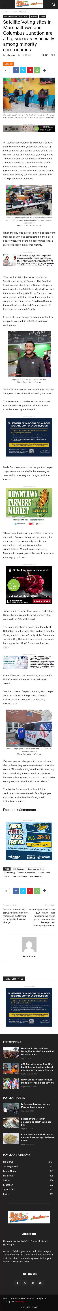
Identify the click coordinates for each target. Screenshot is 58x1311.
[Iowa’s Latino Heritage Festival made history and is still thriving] (11, 1083)
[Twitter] (23, 70)
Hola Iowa (33, 17)
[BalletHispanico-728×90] (29, 134)
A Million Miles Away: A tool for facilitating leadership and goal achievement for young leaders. (37, 1067)
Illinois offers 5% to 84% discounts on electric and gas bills (36, 1122)
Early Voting (9, 872)
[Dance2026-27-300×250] (29, 606)
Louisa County (44, 872)
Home (6, 11)
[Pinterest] (30, 70)
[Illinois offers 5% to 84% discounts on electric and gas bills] (11, 1122)
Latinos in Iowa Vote (26, 872)
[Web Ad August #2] (29, 671)
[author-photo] (29, 952)
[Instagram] (25, 1283)
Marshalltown (36, 876)
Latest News (23, 17)
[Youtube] (40, 1283)
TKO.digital (21, 1301)
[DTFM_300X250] (29, 528)
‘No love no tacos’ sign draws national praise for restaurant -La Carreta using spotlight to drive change (15, 916)
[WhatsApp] (37, 70)
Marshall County (20, 876)
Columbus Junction (36, 869)
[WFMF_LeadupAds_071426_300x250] (29, 862)
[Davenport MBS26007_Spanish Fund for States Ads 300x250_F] (29, 459)
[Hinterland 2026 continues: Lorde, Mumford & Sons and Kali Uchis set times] (11, 1052)
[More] (44, 70)
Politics (42, 17)
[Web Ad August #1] (29, 268)
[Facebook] (16, 70)
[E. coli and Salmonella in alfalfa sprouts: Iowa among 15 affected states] (11, 1138)
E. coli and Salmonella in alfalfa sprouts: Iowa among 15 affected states (38, 1137)
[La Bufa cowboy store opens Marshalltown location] (11, 1108)
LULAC (7, 876)
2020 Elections (18, 869)
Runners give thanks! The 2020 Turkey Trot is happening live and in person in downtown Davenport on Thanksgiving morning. (42, 917)
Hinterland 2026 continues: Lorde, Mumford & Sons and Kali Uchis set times (37, 1051)
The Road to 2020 (19, 11)
